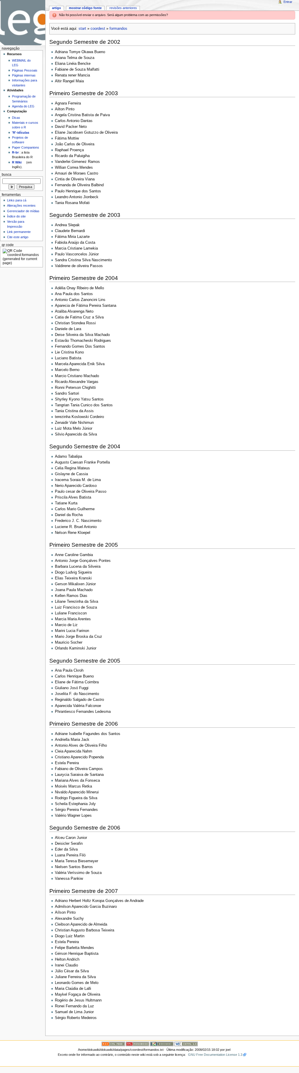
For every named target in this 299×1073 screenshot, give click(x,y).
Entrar (288, 2)
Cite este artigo (17, 237)
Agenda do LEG (23, 106)
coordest (98, 29)
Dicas (16, 117)
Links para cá (16, 200)
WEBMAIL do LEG (21, 63)
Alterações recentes (21, 205)
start (82, 29)
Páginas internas (24, 75)
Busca (6, 174)
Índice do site (16, 216)
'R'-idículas (20, 132)
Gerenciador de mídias (23, 211)
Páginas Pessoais (24, 70)
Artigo (56, 8)
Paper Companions (25, 147)
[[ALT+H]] (22, 22)
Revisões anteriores (123, 8)
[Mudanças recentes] (113, 1044)
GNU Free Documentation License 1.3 (215, 1054)
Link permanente (19, 232)
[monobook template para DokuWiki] (137, 1044)
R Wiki (17, 162)
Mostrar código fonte (85, 8)
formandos (118, 29)
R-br (15, 152)
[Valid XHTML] (186, 1044)
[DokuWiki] (161, 1044)
